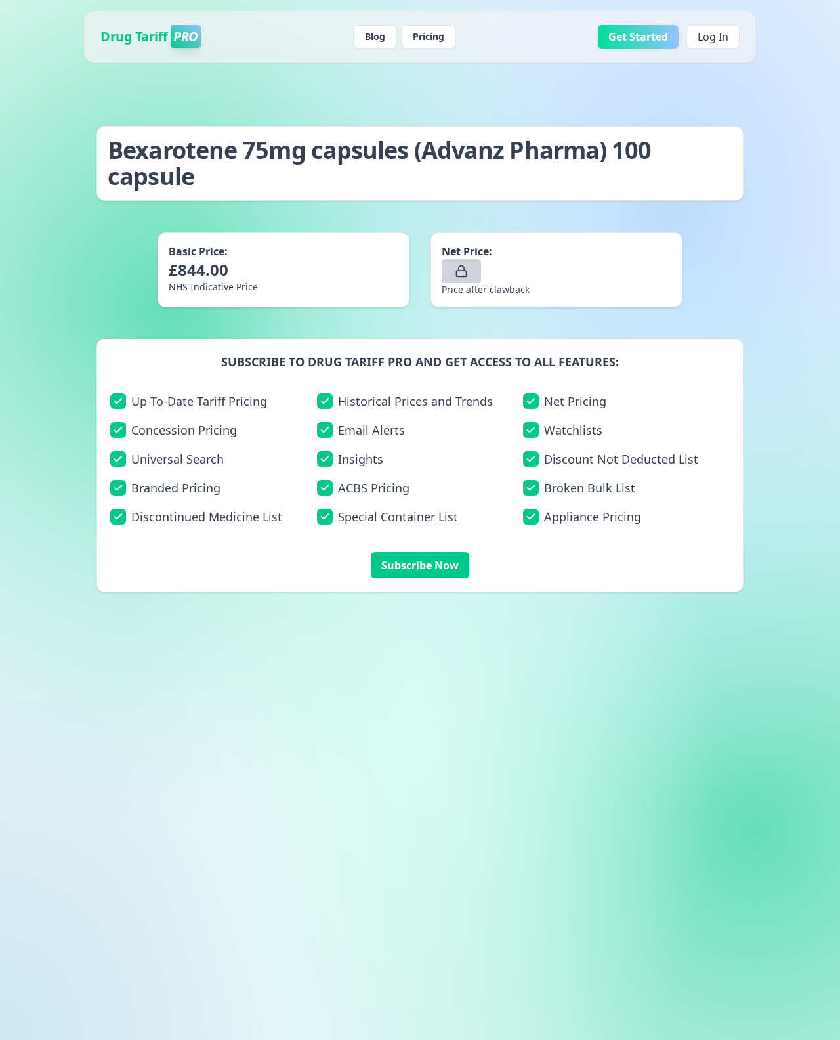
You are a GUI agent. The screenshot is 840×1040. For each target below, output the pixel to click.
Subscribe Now (420, 565)
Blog (375, 36)
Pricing (428, 36)
